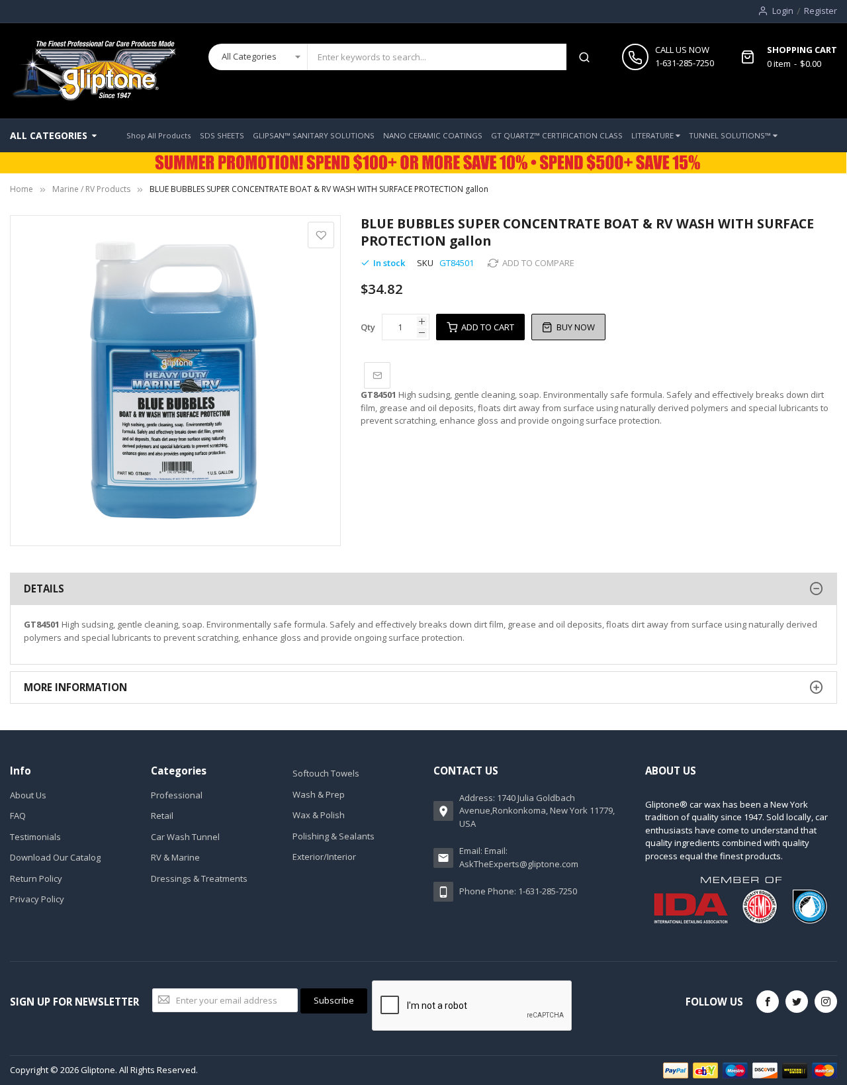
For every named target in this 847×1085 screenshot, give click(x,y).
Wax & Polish (318, 815)
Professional (176, 795)
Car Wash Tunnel (185, 837)
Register (820, 11)
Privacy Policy (37, 899)
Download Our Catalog (55, 857)
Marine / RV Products (91, 189)
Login (782, 11)
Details (44, 588)
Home (21, 189)
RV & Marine (175, 857)
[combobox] (437, 57)
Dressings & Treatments (199, 878)
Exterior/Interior (324, 857)
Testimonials (35, 837)
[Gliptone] (93, 71)
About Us (28, 795)
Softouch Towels (325, 773)
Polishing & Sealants (333, 836)
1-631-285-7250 (684, 63)
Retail (162, 816)
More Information (75, 687)
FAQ (18, 816)
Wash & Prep (318, 794)
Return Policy (36, 878)
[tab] (423, 589)
